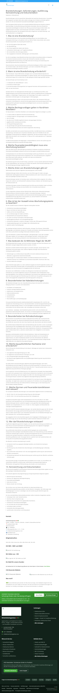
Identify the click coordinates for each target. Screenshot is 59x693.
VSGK (12, 542)
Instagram (48, 679)
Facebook (34, 679)
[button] (52, 6)
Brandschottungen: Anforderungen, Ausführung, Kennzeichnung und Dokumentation (27, 12)
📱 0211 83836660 (10, 527)
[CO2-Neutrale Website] (13, 574)
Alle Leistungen (39, 623)
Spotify (54, 679)
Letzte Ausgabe (23, 670)
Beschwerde (9, 688)
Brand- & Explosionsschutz (41, 616)
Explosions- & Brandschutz (12, 15)
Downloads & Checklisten (9, 649)
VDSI (7, 542)
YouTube (41, 679)
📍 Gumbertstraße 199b (11, 524)
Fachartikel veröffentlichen (9, 656)
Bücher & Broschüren (8, 651)
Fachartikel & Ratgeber (8, 642)
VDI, (32, 542)
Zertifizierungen (24, 686)
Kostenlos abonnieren (10, 670)
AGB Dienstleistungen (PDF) (8, 690)
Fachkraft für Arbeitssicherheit (42, 647)
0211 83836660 (7, 632)
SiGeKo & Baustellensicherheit (42, 613)
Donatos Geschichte (15, 686)
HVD (34, 542)
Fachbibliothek (6, 653)
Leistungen (37, 608)
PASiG (26, 542)
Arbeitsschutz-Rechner (8, 647)
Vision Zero (16, 542)
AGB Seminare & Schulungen (32, 688)
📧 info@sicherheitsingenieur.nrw (14, 531)
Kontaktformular (10, 532)
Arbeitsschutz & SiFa (40, 611)
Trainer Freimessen (39, 653)
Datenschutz (22, 688)
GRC (29, 542)
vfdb (23, 542)
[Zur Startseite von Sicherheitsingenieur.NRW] (16, 611)
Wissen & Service (7, 638)
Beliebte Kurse (38, 638)
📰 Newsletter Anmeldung (12, 534)
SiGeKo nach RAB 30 (40, 642)
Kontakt (3, 688)
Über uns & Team (5, 686)
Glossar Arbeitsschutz (8, 644)
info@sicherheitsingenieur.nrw (10, 634)
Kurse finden (39, 595)
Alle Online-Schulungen (41, 656)
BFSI (10, 542)
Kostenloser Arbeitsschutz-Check (43, 620)
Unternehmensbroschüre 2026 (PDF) (37, 686)
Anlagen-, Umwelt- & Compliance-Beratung (45, 618)
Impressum (15, 688)
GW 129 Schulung (39, 651)
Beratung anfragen (51, 595)
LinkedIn (28, 679)
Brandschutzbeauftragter (41, 644)
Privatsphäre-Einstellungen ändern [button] (23, 690)
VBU (21, 542)
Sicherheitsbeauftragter (40, 649)
